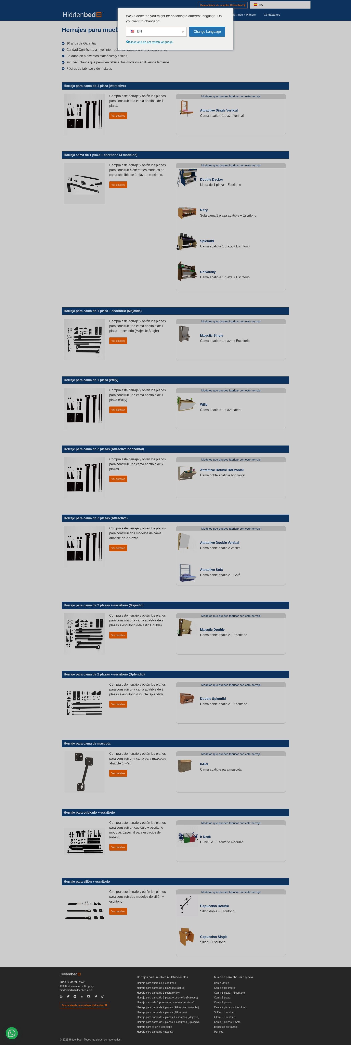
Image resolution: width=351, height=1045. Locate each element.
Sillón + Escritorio (224, 1012)
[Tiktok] (102, 996)
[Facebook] (75, 996)
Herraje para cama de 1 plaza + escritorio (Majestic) (167, 997)
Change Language (207, 32)
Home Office (221, 982)
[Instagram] (61, 996)
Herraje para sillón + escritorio (154, 1026)
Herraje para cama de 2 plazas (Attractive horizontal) (168, 1007)
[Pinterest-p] (95, 996)
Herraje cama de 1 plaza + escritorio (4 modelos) (165, 1002)
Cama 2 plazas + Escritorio (230, 1007)
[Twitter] (68, 996)
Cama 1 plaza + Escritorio (229, 992)
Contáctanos (272, 14)
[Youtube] (88, 996)
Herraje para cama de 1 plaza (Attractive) (161, 987)
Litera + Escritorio (224, 1017)
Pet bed (218, 1031)
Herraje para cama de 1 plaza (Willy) (158, 992)
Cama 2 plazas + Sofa (227, 1021)
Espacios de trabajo (225, 1026)
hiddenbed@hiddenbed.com (76, 990)
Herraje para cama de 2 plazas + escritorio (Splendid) (168, 1021)
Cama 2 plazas (223, 1002)
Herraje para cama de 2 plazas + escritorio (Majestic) (168, 1017)
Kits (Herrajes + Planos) (240, 14)
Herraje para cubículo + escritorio (156, 982)
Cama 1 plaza (222, 997)
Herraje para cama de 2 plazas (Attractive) (162, 1012)
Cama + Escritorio (224, 987)
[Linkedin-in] (81, 996)
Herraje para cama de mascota (155, 1031)
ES (260, 5)
